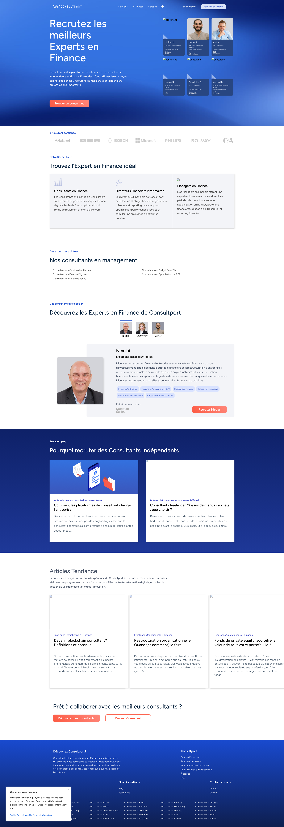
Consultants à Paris (169, 814)
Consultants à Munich (99, 814)
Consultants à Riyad (205, 814)
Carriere (213, 792)
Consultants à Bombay (171, 802)
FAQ (183, 778)
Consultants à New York (136, 814)
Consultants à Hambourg (172, 806)
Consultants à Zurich (205, 818)
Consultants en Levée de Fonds (69, 278)
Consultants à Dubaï (63, 806)
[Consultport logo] (71, 6)
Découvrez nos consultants (76, 718)
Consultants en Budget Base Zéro (159, 270)
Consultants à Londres (171, 810)
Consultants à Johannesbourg (103, 810)
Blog (121, 788)
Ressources (124, 792)
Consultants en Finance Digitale (70, 274)
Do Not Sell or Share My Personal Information (31, 815)
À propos (185, 773)
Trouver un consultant (69, 103)
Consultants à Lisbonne (135, 810)
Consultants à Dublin (99, 806)
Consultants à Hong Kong (66, 810)
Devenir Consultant (128, 718)
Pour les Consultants (191, 761)
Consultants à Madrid (206, 810)
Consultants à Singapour (65, 818)
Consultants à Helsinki (206, 806)
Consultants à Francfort (136, 806)
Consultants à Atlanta (99, 802)
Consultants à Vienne (170, 818)
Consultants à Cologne (206, 802)
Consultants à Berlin (134, 802)
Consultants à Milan (63, 814)
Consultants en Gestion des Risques (72, 270)
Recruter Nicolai (209, 409)
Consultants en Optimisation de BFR (161, 274)
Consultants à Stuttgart (136, 818)
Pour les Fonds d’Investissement (197, 769)
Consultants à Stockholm (101, 818)
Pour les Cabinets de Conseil (195, 765)
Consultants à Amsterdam (66, 802)
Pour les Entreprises (190, 757)
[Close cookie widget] (68, 789)
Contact (214, 788)
